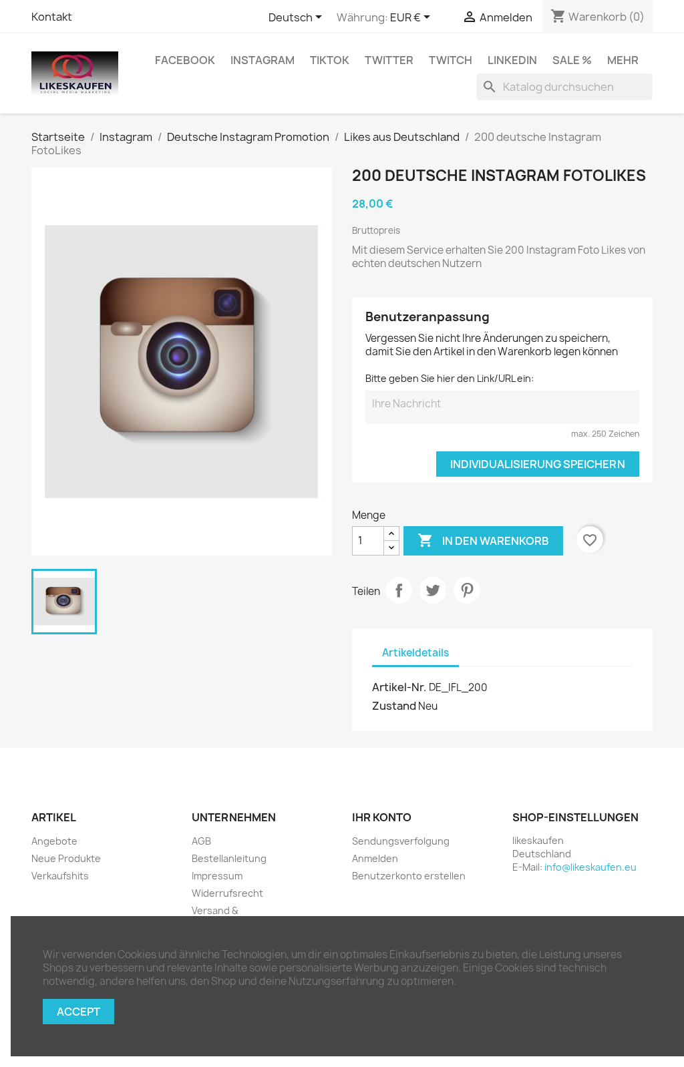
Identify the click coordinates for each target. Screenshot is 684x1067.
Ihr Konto (381, 817)
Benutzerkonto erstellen (409, 875)
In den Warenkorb (483, 540)
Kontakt (51, 16)
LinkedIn (512, 60)
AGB (201, 841)
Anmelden (375, 858)
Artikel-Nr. (399, 687)
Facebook (185, 60)
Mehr (623, 60)
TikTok (329, 60)
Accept (78, 1011)
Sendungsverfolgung (401, 841)
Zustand (394, 705)
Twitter (389, 60)
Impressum (217, 875)
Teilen (398, 590)
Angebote (54, 841)
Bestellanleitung (229, 858)
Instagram (262, 60)
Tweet (432, 590)
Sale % (572, 60)
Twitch (450, 60)
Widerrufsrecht (227, 893)
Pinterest (467, 590)
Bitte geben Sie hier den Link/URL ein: (449, 378)
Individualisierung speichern (537, 464)
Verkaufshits (60, 875)
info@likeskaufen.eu (590, 867)
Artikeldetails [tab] (415, 653)
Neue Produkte (66, 858)
